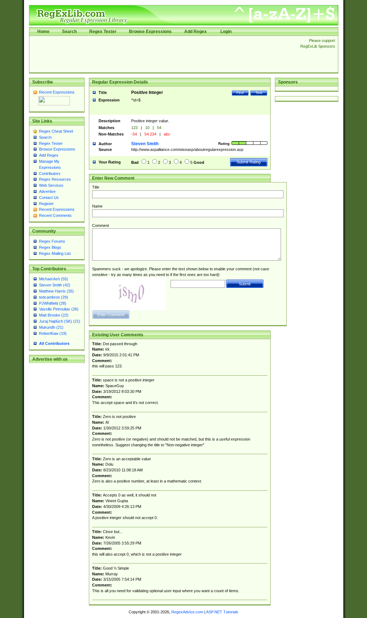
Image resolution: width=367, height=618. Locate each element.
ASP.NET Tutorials (222, 612)
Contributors (50, 173)
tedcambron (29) (53, 297)
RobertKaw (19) (53, 333)
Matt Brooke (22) (53, 315)
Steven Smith (144, 143)
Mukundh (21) (51, 327)
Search (69, 31)
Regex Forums (52, 241)
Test (259, 93)
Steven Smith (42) (54, 285)
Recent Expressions (57, 92)
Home (43, 31)
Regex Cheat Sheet (56, 131)
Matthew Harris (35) (56, 291)
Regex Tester (102, 31)
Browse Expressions (150, 31)
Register (46, 203)
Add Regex (195, 31)
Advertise (47, 191)
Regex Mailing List (55, 253)
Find (240, 93)
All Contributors (54, 343)
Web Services (51, 185)
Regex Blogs (50, 247)
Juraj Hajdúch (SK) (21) (59, 321)
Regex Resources (55, 179)
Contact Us (49, 197)
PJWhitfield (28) (52, 303)
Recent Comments (55, 215)
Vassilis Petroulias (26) (58, 309)
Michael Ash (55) (53, 279)
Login (226, 31)
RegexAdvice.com (187, 612)
